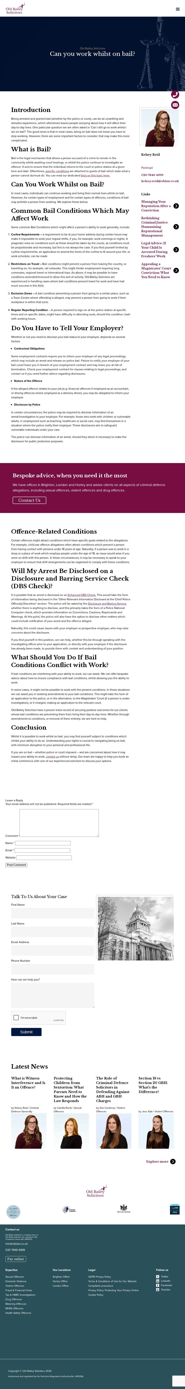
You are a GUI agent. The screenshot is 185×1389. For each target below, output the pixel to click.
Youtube (165, 1290)
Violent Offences (14, 1286)
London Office (61, 1286)
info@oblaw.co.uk (16, 1244)
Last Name (17, 923)
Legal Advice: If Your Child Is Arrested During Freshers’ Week (154, 249)
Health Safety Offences (18, 1313)
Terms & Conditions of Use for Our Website (112, 1281)
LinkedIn (165, 1281)
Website (10, 857)
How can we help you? (25, 979)
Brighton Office (61, 1277)
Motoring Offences (15, 1304)
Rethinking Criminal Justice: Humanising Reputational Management (154, 226)
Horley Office (60, 1281)
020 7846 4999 (152, 175)
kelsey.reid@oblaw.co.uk (160, 181)
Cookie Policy (95, 1295)
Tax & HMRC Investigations (20, 1295)
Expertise (11, 1270)
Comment (12, 836)
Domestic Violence (15, 1281)
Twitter (164, 1277)
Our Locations (62, 1270)
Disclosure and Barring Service (107, 604)
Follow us (162, 1270)
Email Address (20, 942)
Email (9, 850)
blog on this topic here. (95, 175)
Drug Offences (13, 1299)
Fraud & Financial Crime (18, 1290)
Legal (91, 1270)
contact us (52, 757)
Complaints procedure (100, 1286)
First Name (18, 905)
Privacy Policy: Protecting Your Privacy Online (113, 1290)
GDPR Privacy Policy (99, 1277)
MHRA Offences (14, 1308)
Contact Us (29, 500)
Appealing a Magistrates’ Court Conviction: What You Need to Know (156, 270)
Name (9, 843)
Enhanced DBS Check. (82, 595)
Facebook (166, 1285)
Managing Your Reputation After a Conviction (156, 206)
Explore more (157, 1161)
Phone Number (20, 961)
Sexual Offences (14, 1277)
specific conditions (57, 171)
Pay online (15, 1259)
